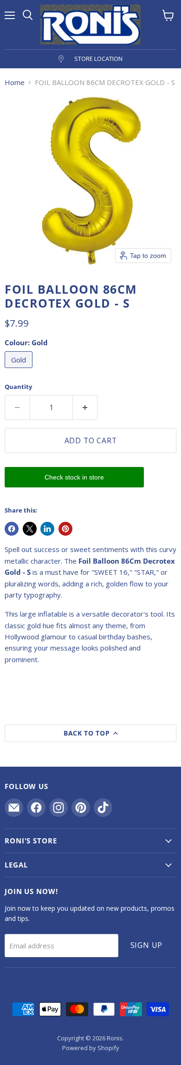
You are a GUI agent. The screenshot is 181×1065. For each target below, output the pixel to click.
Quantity (18, 386)
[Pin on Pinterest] (65, 529)
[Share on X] (30, 529)
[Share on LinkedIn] (47, 529)
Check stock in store (74, 477)
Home (15, 82)
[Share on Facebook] (12, 529)
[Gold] (20, 370)
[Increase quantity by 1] (85, 407)
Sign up (146, 945)
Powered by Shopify (90, 1048)
